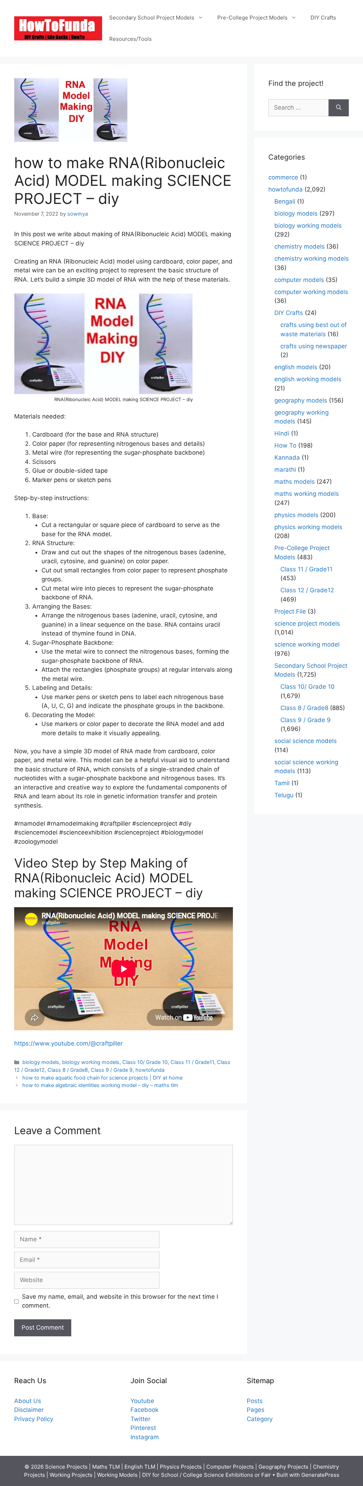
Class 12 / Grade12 (307, 590)
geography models (300, 400)
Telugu (284, 795)
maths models (294, 481)
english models (295, 367)
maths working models (306, 493)
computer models (299, 279)
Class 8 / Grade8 (68, 1070)
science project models (307, 623)
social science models (305, 740)
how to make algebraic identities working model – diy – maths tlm (100, 1085)
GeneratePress (320, 1474)
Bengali (284, 201)
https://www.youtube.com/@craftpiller (68, 1043)
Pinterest (143, 1427)
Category (260, 1419)
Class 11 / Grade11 (192, 1062)
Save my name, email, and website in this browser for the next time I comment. (120, 1301)
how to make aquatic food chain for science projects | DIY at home (102, 1078)
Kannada (287, 457)
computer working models (311, 291)
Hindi (281, 433)
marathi (285, 469)
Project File (290, 611)
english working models (307, 379)
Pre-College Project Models (252, 17)
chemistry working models (311, 258)
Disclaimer (29, 1409)
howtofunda (149, 1070)
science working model (307, 644)
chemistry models (299, 246)
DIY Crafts (323, 17)
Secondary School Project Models (151, 17)
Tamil (282, 783)
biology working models (90, 1062)
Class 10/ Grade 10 (145, 1062)
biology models (40, 1062)
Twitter (140, 1419)
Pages (255, 1409)
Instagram (144, 1437)
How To (285, 445)
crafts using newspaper (313, 346)
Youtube (142, 1400)
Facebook (144, 1409)
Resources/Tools (130, 38)
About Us (27, 1400)
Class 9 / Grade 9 (112, 1070)
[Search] (339, 107)
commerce (283, 177)
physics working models (308, 527)
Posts (255, 1400)
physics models (296, 515)
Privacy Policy (33, 1419)
